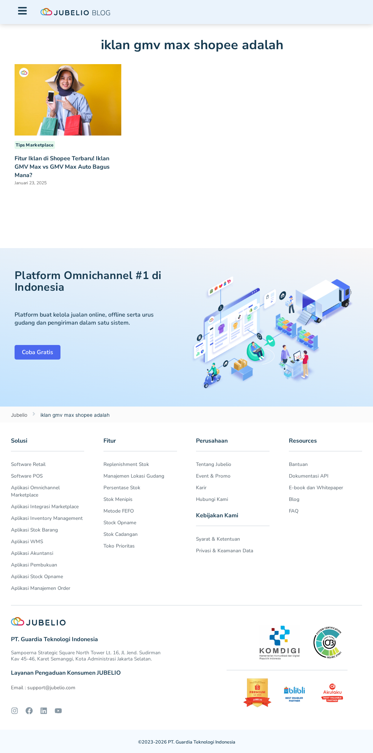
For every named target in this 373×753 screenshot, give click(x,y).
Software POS (27, 475)
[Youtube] (58, 710)
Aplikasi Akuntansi (32, 553)
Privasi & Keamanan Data (224, 550)
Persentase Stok (121, 487)
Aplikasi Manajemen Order (40, 588)
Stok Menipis (118, 499)
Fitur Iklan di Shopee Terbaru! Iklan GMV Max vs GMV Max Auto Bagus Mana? (62, 166)
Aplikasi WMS (27, 541)
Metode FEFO (118, 510)
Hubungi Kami (212, 499)
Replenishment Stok (126, 464)
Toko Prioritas (119, 545)
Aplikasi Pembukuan (34, 564)
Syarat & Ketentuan (218, 539)
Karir (201, 487)
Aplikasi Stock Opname (37, 576)
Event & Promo (213, 475)
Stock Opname (119, 522)
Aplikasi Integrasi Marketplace (45, 506)
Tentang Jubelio (213, 464)
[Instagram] (14, 710)
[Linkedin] (43, 710)
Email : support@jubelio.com (43, 687)
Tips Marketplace (35, 145)
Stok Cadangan (120, 534)
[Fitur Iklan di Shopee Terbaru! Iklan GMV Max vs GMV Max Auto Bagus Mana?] (68, 99)
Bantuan (298, 464)
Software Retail (28, 464)
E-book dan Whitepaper (316, 487)
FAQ (293, 510)
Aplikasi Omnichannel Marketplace (35, 491)
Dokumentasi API (309, 475)
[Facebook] (29, 710)
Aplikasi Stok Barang (34, 529)
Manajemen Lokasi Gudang (133, 475)
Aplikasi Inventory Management (47, 518)
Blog (294, 499)
